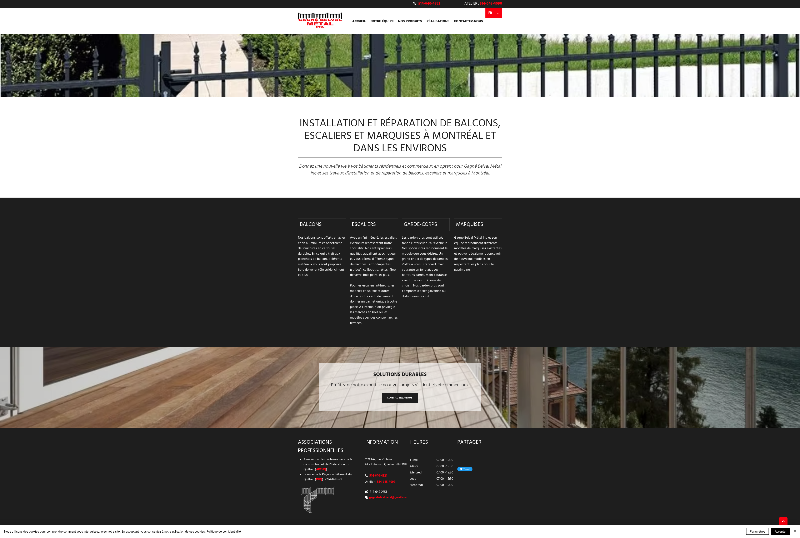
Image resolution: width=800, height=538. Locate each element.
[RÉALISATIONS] (783, 521)
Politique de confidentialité (223, 531)
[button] (410, 21)
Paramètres (757, 531)
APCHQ (321, 469)
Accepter (780, 531)
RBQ (319, 479)
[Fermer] (795, 531)
